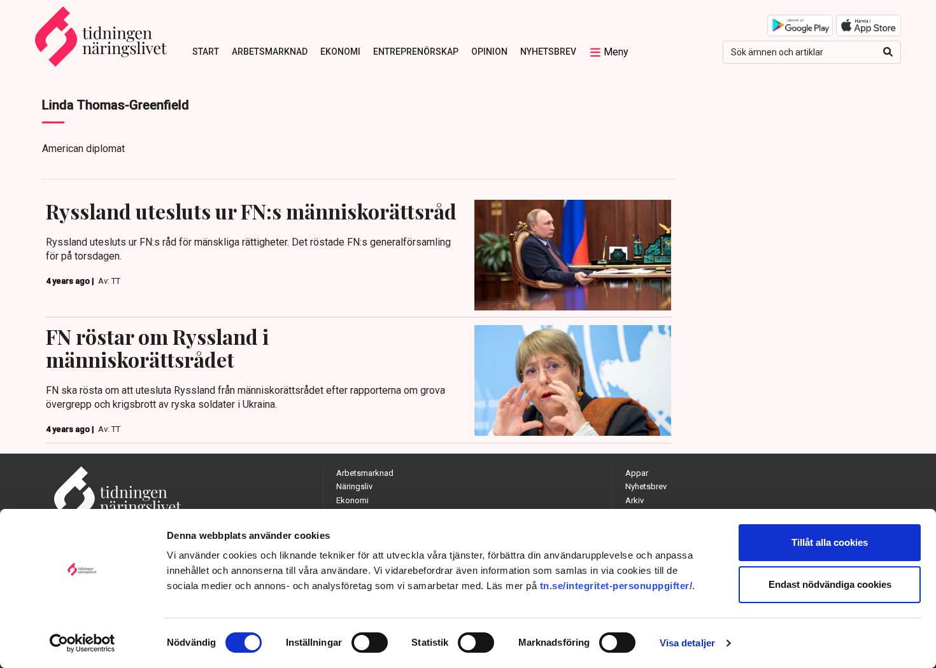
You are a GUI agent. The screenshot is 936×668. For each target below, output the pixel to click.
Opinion (489, 51)
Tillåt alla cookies (829, 542)
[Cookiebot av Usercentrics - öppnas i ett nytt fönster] (82, 643)
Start (205, 51)
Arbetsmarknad (270, 51)
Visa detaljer (687, 642)
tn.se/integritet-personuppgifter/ (616, 585)
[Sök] (888, 52)
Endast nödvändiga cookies (830, 584)
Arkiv (634, 500)
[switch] (369, 642)
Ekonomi (340, 51)
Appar (636, 473)
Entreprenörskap (415, 51)
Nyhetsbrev (548, 51)
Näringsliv (354, 486)
